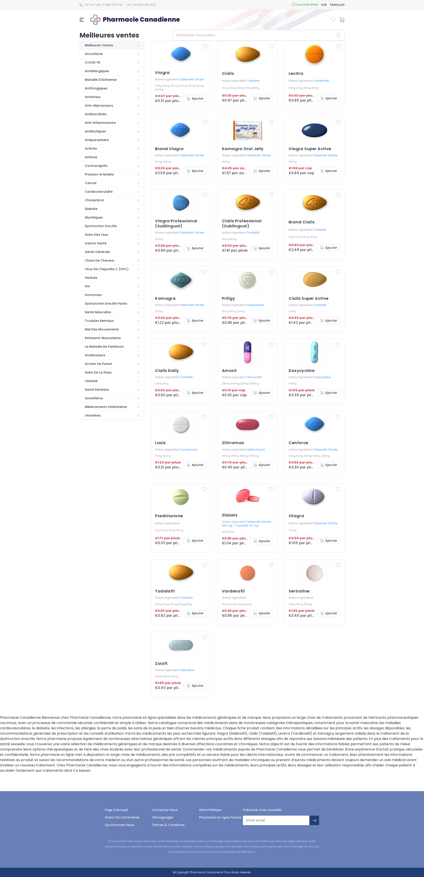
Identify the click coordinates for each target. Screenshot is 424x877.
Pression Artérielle (99, 174)
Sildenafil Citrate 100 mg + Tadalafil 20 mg (246, 524)
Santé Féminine (97, 389)
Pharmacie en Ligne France (220, 817)
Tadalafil (253, 81)
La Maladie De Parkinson (104, 346)
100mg (174, 85)
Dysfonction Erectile (101, 226)
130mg (192, 85)
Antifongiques (96, 88)
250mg (226, 383)
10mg (225, 88)
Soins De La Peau (98, 372)
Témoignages (162, 817)
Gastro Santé (95, 243)
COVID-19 (92, 62)
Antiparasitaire (97, 140)
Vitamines (93, 415)
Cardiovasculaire (99, 191)
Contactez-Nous (165, 810)
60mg (248, 88)
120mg (183, 85)
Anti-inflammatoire (100, 123)
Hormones (93, 295)
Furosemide (188, 449)
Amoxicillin (254, 377)
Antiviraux (92, 97)
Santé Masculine (98, 312)
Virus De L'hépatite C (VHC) (107, 269)
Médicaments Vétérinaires (106, 407)
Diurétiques (94, 217)
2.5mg (159, 383)
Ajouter (198, 98)
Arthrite (91, 148)
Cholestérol (94, 200)
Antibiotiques (95, 131)
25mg (159, 85)
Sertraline (187, 670)
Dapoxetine (255, 305)
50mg (166, 85)
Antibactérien (96, 114)
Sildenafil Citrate (192, 79)
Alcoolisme (94, 54)
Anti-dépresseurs (99, 105)
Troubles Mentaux (99, 321)
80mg (255, 88)
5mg (292, 237)
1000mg (254, 383)
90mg (241, 311)
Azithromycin (256, 449)
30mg (226, 311)
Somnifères (94, 398)
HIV (87, 286)
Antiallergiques (97, 71)
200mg (159, 89)
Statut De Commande (122, 817)
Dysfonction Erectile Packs (106, 303)
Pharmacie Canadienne (206, 872)
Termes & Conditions (168, 825)
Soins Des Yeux (96, 234)
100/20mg (228, 532)
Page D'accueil (116, 810)
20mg (233, 88)
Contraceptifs (96, 166)
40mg (240, 88)
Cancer (91, 183)
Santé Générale (97, 252)
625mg (245, 383)
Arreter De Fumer (98, 364)
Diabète (91, 209)
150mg (200, 85)
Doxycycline (322, 377)
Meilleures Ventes (99, 45)
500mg (235, 383)
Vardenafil (321, 81)
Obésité (91, 381)
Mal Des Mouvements (102, 329)
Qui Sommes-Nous (119, 825)
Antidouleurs (95, 355)
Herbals (91, 277)
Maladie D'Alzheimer (101, 79)
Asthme (91, 157)
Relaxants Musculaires (103, 338)
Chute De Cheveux (99, 260)
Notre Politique (210, 810)
